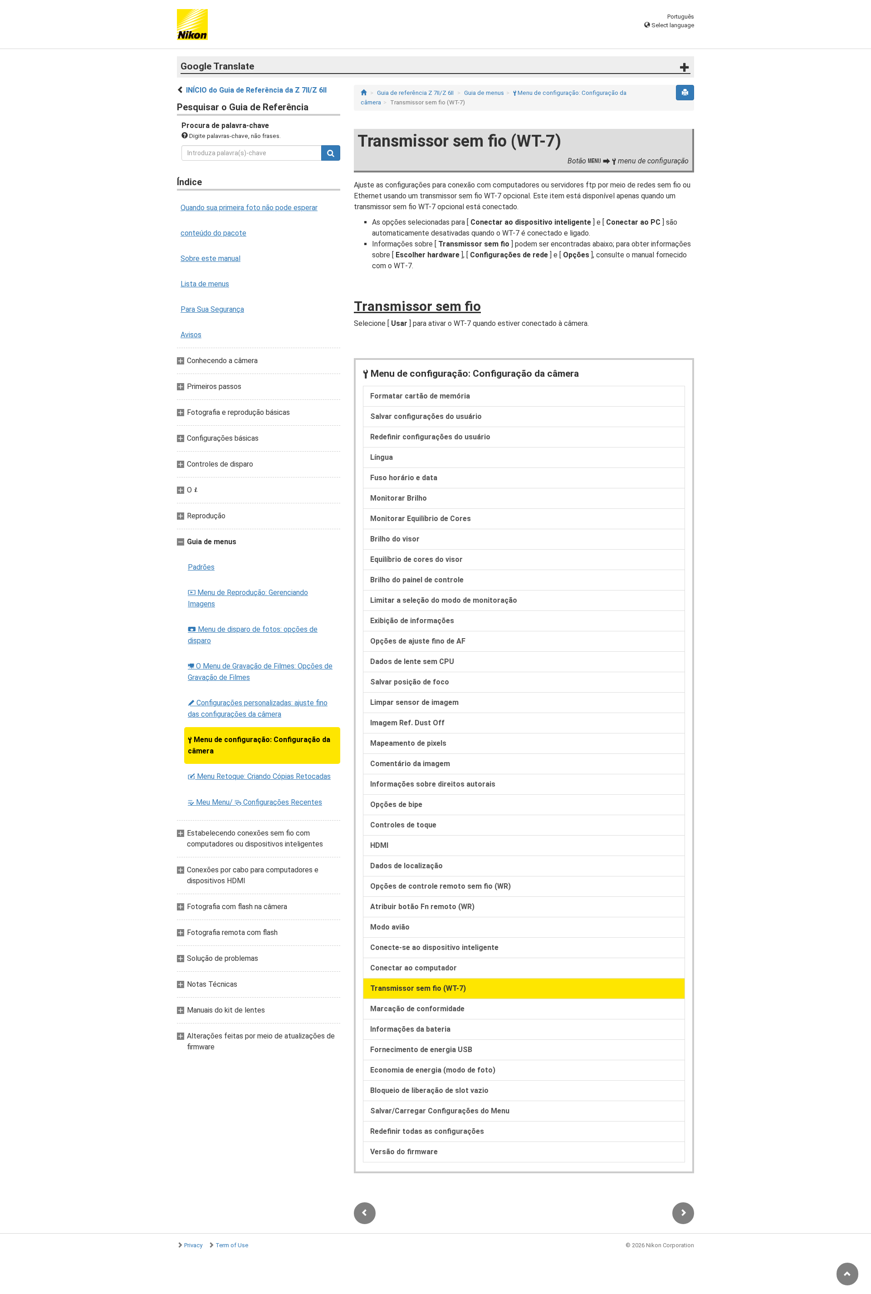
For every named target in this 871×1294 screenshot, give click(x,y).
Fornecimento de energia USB (421, 1049)
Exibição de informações (412, 620)
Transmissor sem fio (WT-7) (418, 988)
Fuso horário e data (403, 477)
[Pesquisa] (330, 153)
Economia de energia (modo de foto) (432, 1070)
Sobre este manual (210, 258)
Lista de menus (205, 284)
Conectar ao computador (413, 968)
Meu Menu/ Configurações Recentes (255, 802)
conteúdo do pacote (213, 233)
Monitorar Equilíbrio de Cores (420, 518)
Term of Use (231, 1245)
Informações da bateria (410, 1029)
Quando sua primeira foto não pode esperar (249, 207)
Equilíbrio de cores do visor (416, 559)
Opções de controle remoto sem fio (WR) (440, 886)
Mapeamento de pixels (408, 743)
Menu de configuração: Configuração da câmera (259, 745)
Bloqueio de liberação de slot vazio (429, 1090)
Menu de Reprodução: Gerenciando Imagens (248, 598)
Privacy (193, 1245)
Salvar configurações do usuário (426, 416)
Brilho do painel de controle (417, 580)
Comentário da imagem (410, 763)
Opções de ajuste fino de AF (417, 641)
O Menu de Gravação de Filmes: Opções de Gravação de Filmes (260, 672)
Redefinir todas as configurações (427, 1131)
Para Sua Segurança (212, 309)
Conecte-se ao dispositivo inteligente (434, 947)
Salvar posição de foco (409, 682)
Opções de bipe (396, 804)
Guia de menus (484, 92)
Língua (381, 457)
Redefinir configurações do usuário (430, 437)
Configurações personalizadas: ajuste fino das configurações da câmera (258, 708)
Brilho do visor (395, 539)
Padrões (201, 567)
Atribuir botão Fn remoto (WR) (422, 906)
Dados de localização (406, 865)
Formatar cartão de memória (420, 396)
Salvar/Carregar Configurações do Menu (439, 1111)
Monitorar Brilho (398, 498)
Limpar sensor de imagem (414, 702)
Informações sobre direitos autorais (432, 784)
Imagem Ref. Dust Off (407, 722)
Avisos (191, 334)
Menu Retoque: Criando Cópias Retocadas (259, 776)
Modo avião (390, 927)
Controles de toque (403, 825)
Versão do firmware (404, 1151)
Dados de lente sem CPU (412, 661)
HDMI (379, 845)
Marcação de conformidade (417, 1008)
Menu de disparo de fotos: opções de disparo (253, 635)
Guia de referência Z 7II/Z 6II (415, 92)
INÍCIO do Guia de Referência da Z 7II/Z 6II (256, 90)
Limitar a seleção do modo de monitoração (443, 600)
